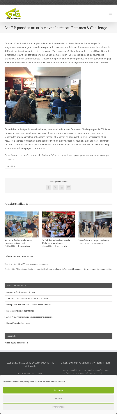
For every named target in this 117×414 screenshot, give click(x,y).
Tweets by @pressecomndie (16, 342)
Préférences (58, 406)
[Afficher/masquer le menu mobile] (110, 13)
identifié (21, 264)
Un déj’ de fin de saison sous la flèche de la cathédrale (28, 304)
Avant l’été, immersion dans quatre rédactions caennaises (82, 241)
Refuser (58, 398)
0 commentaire (12, 246)
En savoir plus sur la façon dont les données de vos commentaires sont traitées (79, 269)
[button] (7, 229)
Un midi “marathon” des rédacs (18, 323)
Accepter (58, 390)
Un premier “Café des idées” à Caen (20, 292)
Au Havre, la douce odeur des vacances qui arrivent (27, 298)
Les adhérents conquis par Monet (44, 240)
